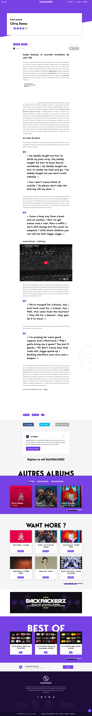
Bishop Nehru (53, 71)
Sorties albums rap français (22, 705)
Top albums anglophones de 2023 (67, 705)
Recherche (90, 2)
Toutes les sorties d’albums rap (23, 706)
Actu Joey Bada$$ (35, 705)
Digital (46, 389)
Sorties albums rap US (21, 703)
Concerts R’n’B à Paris (50, 705)
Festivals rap (48, 706)
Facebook (65, 436)
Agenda (85, 2)
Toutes (31, 481)
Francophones (57, 481)
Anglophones (43, 481)
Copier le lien (64, 424)
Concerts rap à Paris (50, 703)
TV (75, 2)
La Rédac (20, 48)
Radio (79, 2)
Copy (77, 48)
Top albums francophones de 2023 (67, 703)
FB (70, 48)
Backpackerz (46, 2)
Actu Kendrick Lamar (36, 703)
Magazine (70, 2)
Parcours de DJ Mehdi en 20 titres (67, 706)
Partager (29, 424)
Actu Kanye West (35, 706)
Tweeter (46, 424)
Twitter (74, 48)
